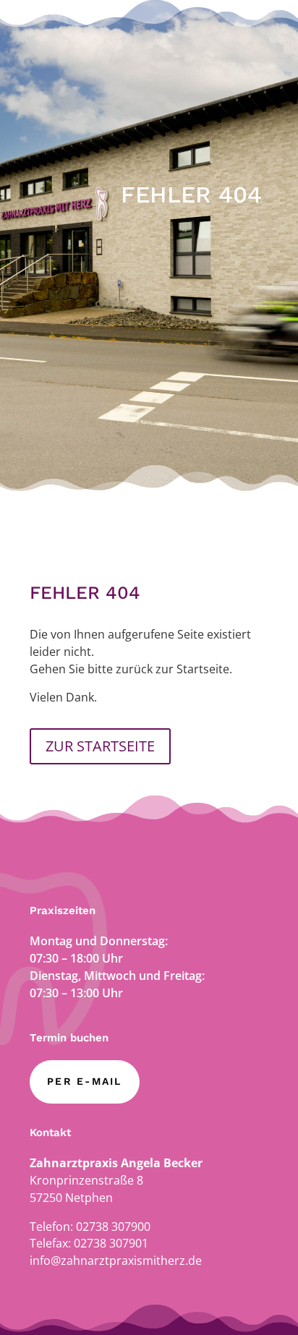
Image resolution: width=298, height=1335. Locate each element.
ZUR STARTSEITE (100, 746)
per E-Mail (84, 1081)
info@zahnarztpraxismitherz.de (116, 1260)
